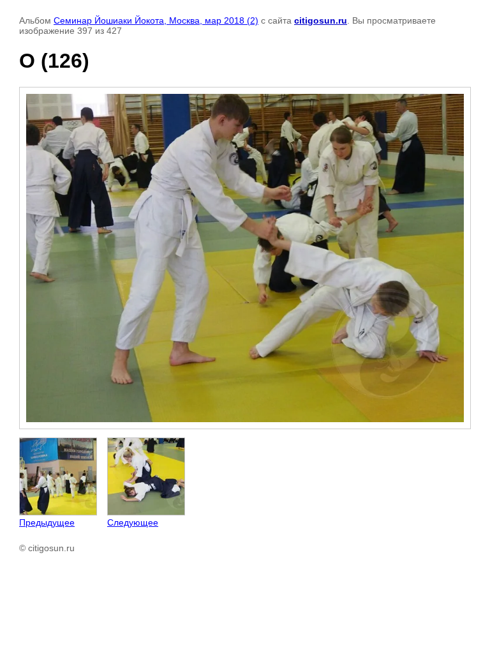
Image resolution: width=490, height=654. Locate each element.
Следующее (132, 522)
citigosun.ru (320, 20)
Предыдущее (47, 522)
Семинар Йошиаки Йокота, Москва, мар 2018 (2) (156, 20)
